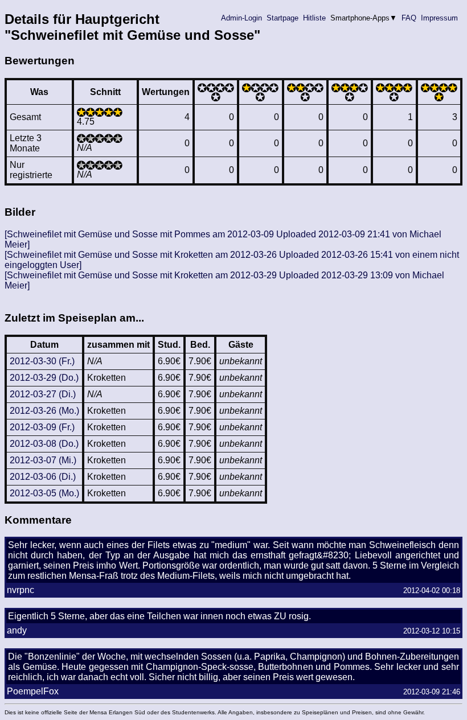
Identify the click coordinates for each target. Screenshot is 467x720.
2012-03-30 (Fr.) (42, 361)
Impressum (439, 18)
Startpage (282, 18)
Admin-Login (241, 18)
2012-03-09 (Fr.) (42, 427)
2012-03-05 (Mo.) (44, 493)
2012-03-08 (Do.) (44, 444)
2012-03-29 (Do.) (44, 377)
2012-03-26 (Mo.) (44, 410)
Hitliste (314, 18)
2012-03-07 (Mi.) (43, 460)
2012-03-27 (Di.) (43, 394)
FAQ (409, 18)
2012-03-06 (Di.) (43, 477)
